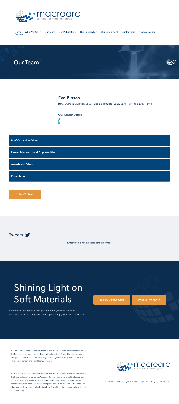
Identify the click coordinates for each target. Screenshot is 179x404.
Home (18, 32)
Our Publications (67, 32)
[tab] (89, 140)
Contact (19, 34)
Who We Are (31, 32)
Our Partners (128, 32)
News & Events (147, 32)
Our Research (87, 32)
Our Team (49, 32)
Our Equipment (109, 32)
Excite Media (164, 381)
